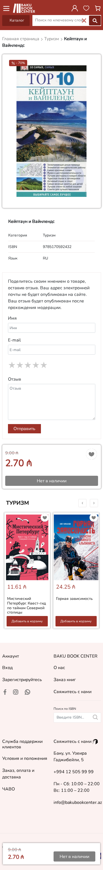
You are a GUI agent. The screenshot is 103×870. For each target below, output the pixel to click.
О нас (59, 668)
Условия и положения (24, 758)
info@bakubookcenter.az (78, 802)
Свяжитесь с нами (72, 692)
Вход (7, 668)
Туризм (17, 503)
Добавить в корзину (27, 621)
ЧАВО (8, 789)
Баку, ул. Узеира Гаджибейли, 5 (70, 756)
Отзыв (14, 379)
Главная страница (21, 39)
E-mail (14, 340)
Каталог (17, 20)
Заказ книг (65, 680)
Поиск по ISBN (65, 708)
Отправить (24, 429)
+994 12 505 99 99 (74, 772)
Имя (12, 318)
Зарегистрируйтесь (22, 680)
